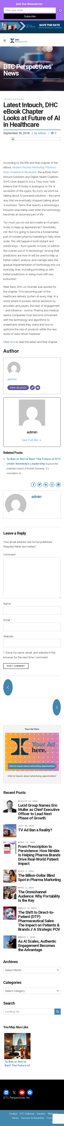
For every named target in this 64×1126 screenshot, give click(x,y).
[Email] (37, 387)
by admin (40, 133)
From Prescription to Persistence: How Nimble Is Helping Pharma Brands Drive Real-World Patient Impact (39, 855)
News (15, 1118)
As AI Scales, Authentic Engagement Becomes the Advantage (37, 945)
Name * (7, 603)
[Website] (32, 387)
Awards (41, 1113)
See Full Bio (30, 440)
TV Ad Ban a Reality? (35, 830)
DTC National (27, 1113)
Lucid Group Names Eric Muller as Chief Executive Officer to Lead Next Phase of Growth (38, 811)
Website (8, 636)
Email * (7, 620)
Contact (13, 1113)
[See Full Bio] (40, 440)
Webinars (53, 1113)
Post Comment (16, 666)
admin (12, 379)
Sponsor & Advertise (32, 1118)
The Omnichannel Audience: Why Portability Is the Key (39, 896)
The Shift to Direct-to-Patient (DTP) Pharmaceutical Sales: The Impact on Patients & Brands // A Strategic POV (39, 921)
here (12, 342)
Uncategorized (13, 99)
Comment (9, 554)
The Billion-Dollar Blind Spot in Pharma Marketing (39, 877)
